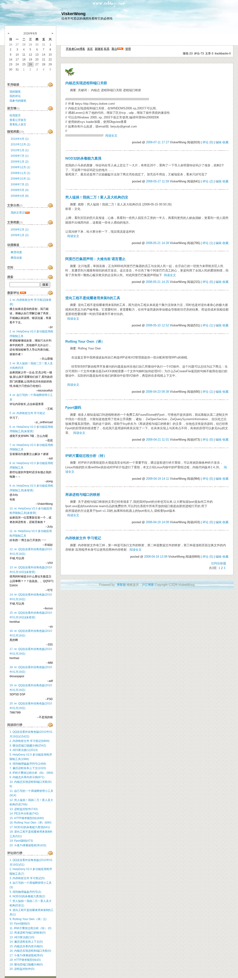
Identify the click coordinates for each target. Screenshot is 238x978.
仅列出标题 (218, 563)
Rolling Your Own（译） (85, 341)
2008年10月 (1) (20, 178)
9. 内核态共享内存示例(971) (27, 777)
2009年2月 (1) (20, 229)
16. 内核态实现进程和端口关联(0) (30, 950)
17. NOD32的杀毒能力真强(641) (30, 827)
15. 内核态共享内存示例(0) (26, 946)
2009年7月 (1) (20, 155)
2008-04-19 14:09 (157, 522)
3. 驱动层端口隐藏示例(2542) (28, 745)
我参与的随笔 (18, 100)
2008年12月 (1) (20, 167)
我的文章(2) (18, 212)
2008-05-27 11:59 (157, 181)
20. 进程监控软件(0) (22, 969)
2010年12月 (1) (20, 144)
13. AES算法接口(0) (22, 937)
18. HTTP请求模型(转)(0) (25, 959)
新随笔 (99, 48)
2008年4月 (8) (20, 196)
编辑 (218, 142)
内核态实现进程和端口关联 (86, 83)
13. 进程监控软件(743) (24, 809)
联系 (106, 48)
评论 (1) (207, 243)
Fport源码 (73, 407)
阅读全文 (111, 135)
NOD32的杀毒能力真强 (83, 158)
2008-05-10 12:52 (157, 325)
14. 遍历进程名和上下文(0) (26, 941)
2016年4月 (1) (20, 139)
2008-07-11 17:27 (157, 142)
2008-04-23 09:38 (157, 391)
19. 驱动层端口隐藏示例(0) (26, 964)
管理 (128, 48)
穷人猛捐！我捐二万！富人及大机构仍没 (96, 197)
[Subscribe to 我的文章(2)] (27, 212)
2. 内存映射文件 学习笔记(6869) (30, 741)
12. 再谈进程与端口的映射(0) (28, 932)
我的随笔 (15, 91)
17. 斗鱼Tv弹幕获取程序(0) (26, 955)
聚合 (114, 48)
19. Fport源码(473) (21, 840)
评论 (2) (207, 181)
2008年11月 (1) (20, 173)
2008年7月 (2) (20, 184)
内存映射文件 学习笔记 (83, 538)
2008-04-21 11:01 (157, 439)
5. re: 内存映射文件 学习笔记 (27, 413)
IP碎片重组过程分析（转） (86, 456)
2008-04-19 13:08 (155, 556)
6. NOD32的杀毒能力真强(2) (27, 896)
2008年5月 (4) (20, 190)
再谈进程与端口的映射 (82, 494)
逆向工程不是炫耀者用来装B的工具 (92, 298)
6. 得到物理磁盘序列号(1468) (28, 763)
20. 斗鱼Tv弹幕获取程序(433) (28, 845)
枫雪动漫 (16, 252)
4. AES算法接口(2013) (24, 750)
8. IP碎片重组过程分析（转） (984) (31, 772)
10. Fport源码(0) (20, 923)
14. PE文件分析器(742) (24, 813)
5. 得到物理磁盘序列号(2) (25, 892)
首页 (90, 48)
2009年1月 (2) (20, 161)
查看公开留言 (18, 120)
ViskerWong (73, 13)
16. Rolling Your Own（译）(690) (30, 822)
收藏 (225, 142)
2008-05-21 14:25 (157, 282)
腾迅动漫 (16, 257)
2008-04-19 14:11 (157, 478)
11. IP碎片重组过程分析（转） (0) (30, 928)
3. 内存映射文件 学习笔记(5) (27, 878)
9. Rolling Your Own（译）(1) (28, 919)
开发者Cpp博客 (75, 48)
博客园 (121, 584)
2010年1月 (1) (20, 150)
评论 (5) (207, 556)
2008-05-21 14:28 (157, 243)
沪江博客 (148, 584)
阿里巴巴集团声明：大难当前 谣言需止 (95, 259)
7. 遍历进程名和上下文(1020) (28, 768)
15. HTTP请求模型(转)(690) (27, 818)
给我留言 (15, 115)
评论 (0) (207, 142)
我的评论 (15, 96)
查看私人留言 (18, 124)
